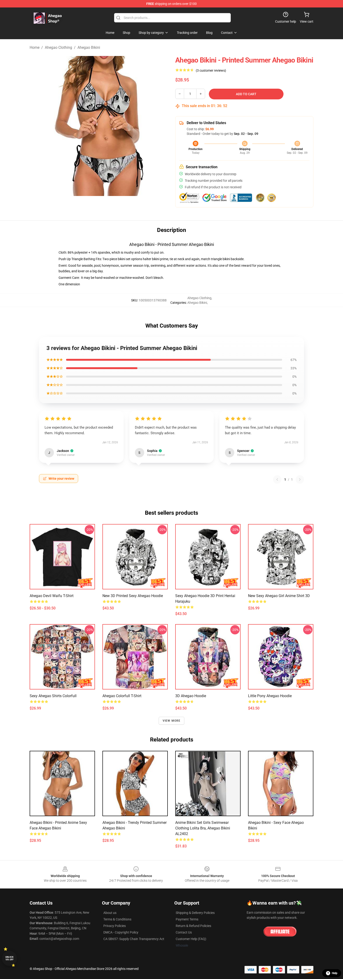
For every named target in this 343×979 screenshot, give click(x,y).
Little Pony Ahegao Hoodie (270, 696)
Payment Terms (187, 919)
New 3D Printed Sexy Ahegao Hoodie (132, 596)
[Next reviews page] (300, 479)
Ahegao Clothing (58, 47)
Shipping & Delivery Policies (195, 913)
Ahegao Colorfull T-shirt (121, 696)
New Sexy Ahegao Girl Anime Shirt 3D (279, 596)
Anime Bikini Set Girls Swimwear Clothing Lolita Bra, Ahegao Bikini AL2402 (202, 828)
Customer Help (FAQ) (191, 939)
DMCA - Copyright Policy (120, 932)
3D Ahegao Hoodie (190, 696)
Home (34, 47)
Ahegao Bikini (88, 47)
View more (172, 720)
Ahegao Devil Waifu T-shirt (52, 596)
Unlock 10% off (9, 958)
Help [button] (334, 973)
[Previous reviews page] (277, 479)
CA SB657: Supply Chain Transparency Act (133, 939)
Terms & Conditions (117, 919)
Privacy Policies (114, 926)
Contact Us (184, 932)
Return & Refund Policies (193, 926)
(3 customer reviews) (211, 70)
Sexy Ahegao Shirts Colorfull (53, 696)
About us (109, 913)
